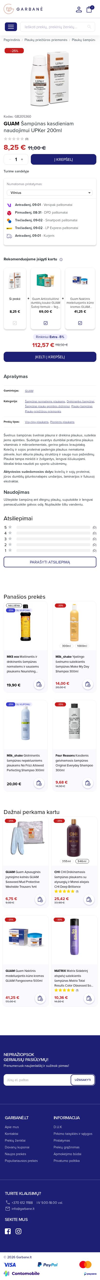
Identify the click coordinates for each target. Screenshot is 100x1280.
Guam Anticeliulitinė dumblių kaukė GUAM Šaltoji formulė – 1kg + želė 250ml (45, 303)
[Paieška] (89, 27)
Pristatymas (62, 1140)
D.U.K (58, 1126)
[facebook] (8, 1231)
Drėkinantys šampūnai (80, 401)
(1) (77, 891)
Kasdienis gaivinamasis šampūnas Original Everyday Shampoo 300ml (74, 762)
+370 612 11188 (22, 1202)
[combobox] (50, 193)
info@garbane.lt (23, 1208)
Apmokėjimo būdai (67, 1153)
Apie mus (12, 1126)
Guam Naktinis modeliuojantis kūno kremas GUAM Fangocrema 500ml (80, 303)
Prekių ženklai (15, 1140)
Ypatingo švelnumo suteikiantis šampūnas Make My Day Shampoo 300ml (72, 663)
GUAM (11, 123)
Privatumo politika (67, 1160)
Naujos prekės (15, 1153)
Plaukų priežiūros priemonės (43, 411)
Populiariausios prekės (21, 1160)
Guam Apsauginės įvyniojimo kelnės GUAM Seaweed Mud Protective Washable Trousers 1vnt (23, 879)
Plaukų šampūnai (81, 406)
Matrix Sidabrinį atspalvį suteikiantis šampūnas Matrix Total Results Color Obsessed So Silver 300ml (72, 978)
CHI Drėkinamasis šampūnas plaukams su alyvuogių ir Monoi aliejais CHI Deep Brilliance (71, 879)
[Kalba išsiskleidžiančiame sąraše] (78, 9)
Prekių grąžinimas (66, 1147)
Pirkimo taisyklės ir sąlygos (73, 1133)
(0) (26, 139)
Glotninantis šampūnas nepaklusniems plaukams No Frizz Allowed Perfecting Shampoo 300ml (25, 762)
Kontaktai (11, 1133)
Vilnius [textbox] (16, 192)
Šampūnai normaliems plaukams (45, 401)
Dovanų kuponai (17, 1147)
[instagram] (18, 1231)
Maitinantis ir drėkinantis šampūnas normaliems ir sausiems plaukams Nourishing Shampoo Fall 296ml (23, 664)
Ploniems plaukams (62, 422)
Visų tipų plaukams (37, 422)
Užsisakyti (83, 1080)
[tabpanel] (50, 78)
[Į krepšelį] (40, 899)
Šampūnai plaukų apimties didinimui (47, 406)
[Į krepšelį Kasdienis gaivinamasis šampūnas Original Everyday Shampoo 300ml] (88, 783)
